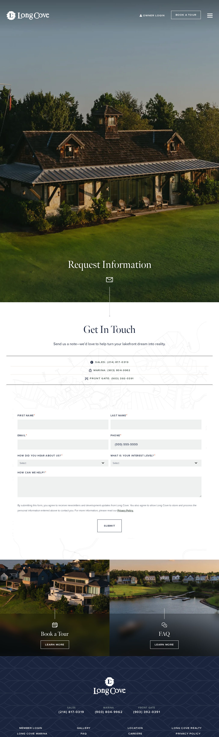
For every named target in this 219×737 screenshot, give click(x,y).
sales (71, 707)
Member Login (30, 728)
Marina (108, 707)
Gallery (83, 728)
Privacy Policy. (125, 510)
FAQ (84, 733)
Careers (135, 733)
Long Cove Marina (32, 733)
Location (135, 728)
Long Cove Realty (187, 728)
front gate (146, 707)
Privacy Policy (188, 733)
